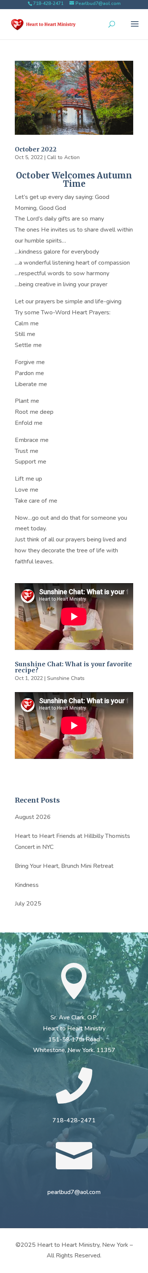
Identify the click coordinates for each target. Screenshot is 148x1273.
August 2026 (33, 817)
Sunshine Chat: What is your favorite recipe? (73, 667)
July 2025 (28, 903)
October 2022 (36, 149)
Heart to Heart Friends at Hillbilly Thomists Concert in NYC (72, 841)
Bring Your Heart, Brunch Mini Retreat (64, 866)
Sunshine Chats (66, 678)
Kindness (27, 885)
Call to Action (63, 157)
